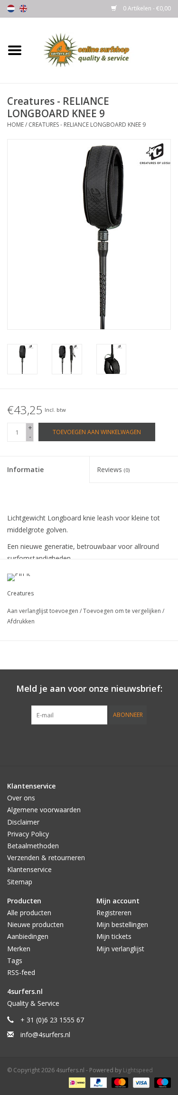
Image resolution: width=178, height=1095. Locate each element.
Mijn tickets (113, 936)
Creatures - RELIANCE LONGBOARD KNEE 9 (87, 125)
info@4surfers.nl (45, 1034)
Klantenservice (29, 869)
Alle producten (29, 912)
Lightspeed (138, 1070)
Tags (14, 960)
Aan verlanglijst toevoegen (43, 611)
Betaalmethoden (33, 845)
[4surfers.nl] (104, 49)
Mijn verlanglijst (120, 948)
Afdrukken (21, 621)
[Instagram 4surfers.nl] (140, 744)
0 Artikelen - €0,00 (146, 8)
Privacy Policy (28, 833)
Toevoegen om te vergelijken (122, 611)
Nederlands (11, 8)
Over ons (21, 797)
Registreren (113, 912)
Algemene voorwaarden (44, 809)
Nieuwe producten (35, 924)
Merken (18, 948)
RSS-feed (21, 972)
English (23, 8)
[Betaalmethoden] (76, 1082)
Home (15, 125)
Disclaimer (23, 821)
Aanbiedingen (27, 936)
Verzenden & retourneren (46, 857)
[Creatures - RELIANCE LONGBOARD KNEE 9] (22, 359)
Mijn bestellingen (122, 924)
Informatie (25, 469)
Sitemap (19, 881)
